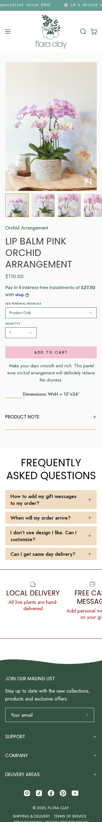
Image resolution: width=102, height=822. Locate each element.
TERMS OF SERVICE (70, 816)
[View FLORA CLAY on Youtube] (75, 793)
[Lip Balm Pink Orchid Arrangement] (17, 205)
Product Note (22, 417)
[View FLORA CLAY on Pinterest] (63, 793)
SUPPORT (15, 737)
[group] (51, 5)
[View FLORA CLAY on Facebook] (51, 793)
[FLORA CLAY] (51, 31)
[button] (82, 31)
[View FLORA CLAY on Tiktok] (39, 793)
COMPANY (16, 755)
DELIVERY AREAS (22, 774)
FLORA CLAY (58, 807)
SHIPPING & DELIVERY (31, 816)
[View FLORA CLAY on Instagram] (27, 793)
